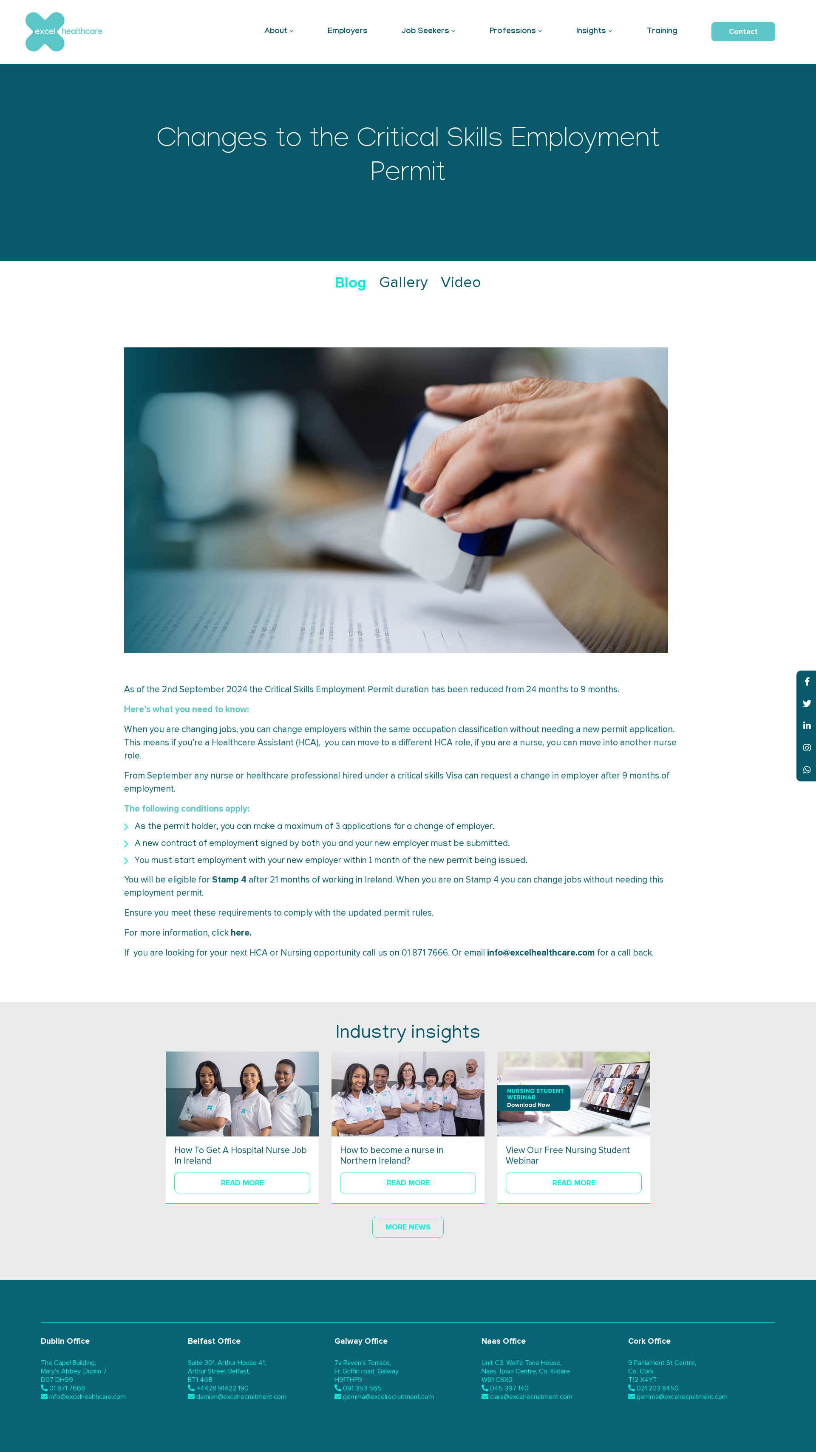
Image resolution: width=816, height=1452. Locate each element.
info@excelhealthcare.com (541, 952)
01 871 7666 (67, 1388)
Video (461, 282)
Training (661, 32)
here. (241, 933)
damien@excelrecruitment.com (241, 1396)
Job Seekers (425, 32)
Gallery (403, 282)
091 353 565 (362, 1388)
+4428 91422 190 (222, 1388)
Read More (242, 1182)
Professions (513, 32)
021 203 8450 (658, 1388)
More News (408, 1227)
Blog (350, 282)
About (275, 32)
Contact (743, 31)
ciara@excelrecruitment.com (531, 1396)
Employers (348, 32)
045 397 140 (509, 1388)
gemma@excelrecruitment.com (388, 1396)
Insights (591, 32)
